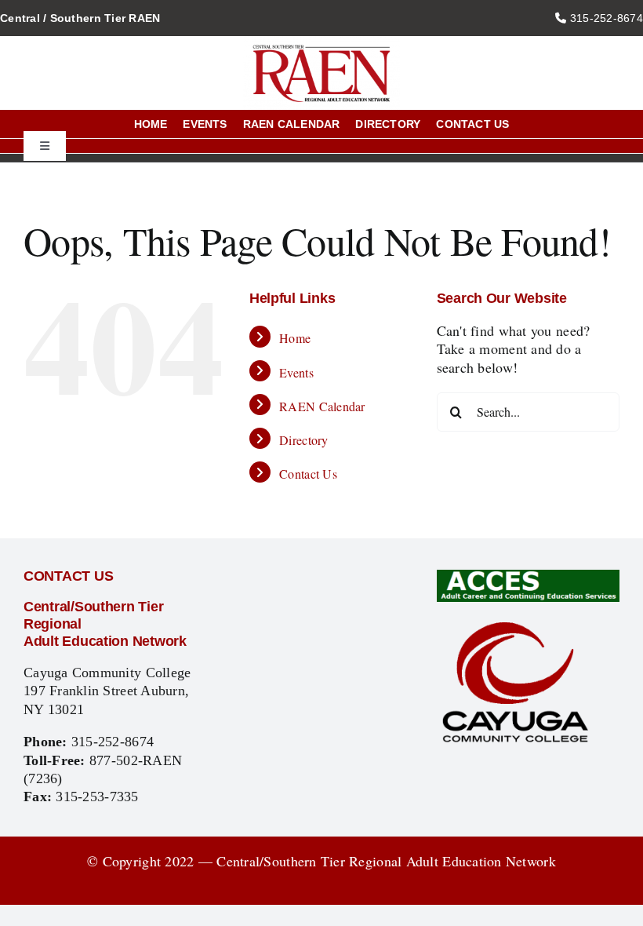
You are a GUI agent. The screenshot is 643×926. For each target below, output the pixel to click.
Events (296, 372)
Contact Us (308, 473)
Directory (303, 440)
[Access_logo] (528, 576)
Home (295, 338)
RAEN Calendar (322, 406)
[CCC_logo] (515, 624)
